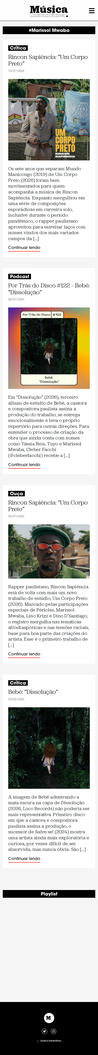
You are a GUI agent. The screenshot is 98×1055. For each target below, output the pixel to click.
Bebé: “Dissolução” (33, 692)
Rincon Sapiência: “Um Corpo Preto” (48, 60)
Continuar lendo (24, 248)
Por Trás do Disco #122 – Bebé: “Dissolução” (49, 289)
